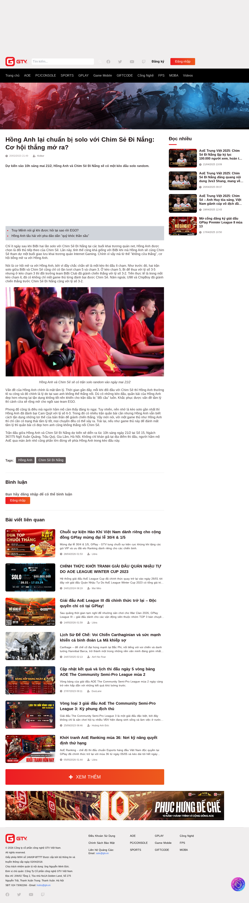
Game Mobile (102, 75)
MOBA (173, 75)
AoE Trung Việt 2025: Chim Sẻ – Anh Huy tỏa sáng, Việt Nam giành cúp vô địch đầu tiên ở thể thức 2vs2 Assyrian (221, 200)
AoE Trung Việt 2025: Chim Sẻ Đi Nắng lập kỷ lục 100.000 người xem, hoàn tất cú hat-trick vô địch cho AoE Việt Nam (220, 155)
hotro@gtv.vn (44, 885)
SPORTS (67, 75)
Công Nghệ (146, 75)
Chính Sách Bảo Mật (102, 842)
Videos (188, 75)
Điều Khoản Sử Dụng (102, 835)
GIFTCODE (125, 75)
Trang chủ (12, 75)
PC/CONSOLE (45, 75)
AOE (27, 75)
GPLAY (83, 75)
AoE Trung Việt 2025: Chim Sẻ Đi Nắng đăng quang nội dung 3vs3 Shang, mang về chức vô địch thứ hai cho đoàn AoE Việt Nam (220, 177)
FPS (161, 75)
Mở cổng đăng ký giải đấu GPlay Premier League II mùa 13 (220, 222)
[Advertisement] (124, 27)
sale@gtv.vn (102, 853)
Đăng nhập (182, 61)
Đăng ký (158, 61)
